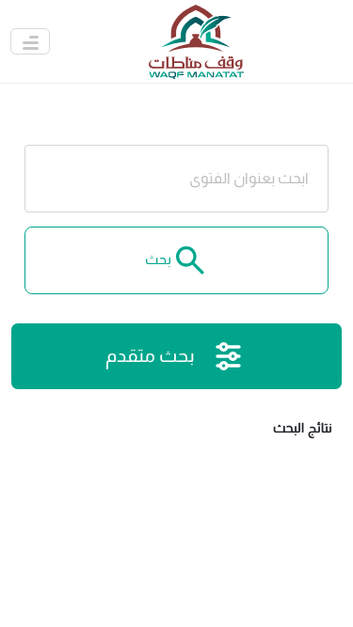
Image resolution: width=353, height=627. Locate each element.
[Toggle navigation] (30, 41)
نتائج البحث (302, 427)
